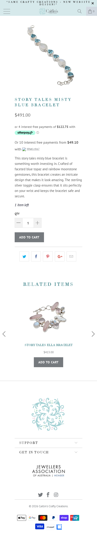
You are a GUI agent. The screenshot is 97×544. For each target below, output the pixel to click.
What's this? (33, 148)
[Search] (81, 11)
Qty (17, 214)
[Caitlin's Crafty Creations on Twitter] (40, 495)
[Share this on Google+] (60, 256)
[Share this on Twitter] (24, 256)
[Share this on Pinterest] (48, 256)
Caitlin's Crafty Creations (53, 506)
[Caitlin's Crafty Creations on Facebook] (48, 495)
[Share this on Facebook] (36, 256)
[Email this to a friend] (71, 256)
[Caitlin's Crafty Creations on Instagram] (56, 495)
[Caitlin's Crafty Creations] (48, 11)
